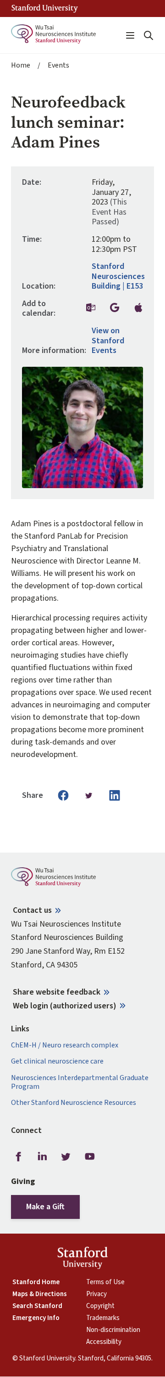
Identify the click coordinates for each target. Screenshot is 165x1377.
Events (58, 65)
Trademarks (103, 1318)
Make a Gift (45, 1206)
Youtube (89, 1156)
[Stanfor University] (44, 8)
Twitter (66, 1156)
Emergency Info (36, 1318)
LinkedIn (42, 1156)
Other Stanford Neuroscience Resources (73, 1102)
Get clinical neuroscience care (57, 1061)
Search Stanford (37, 1306)
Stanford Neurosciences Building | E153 (118, 276)
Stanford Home (36, 1282)
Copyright (100, 1306)
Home (20, 65)
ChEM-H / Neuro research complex (64, 1045)
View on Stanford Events (108, 341)
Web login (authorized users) (64, 1006)
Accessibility (103, 1342)
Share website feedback (56, 992)
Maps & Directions (39, 1294)
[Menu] (130, 35)
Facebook (18, 1156)
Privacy (96, 1294)
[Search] (148, 35)
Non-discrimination (113, 1330)
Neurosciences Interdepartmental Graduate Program (79, 1082)
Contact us (32, 910)
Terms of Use (105, 1282)
